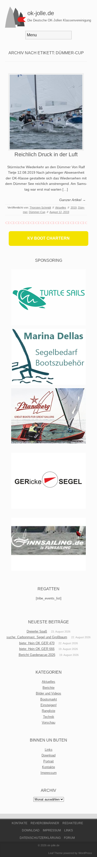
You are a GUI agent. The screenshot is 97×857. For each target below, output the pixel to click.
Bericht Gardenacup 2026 (37, 655)
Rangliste (48, 711)
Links (48, 749)
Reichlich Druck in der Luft (46, 154)
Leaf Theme (55, 853)
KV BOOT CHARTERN (48, 238)
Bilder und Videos (48, 693)
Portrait (48, 761)
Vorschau (48, 722)
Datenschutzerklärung (40, 838)
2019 (74, 207)
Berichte (48, 688)
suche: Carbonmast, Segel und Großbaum (36, 637)
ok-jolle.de (40, 13)
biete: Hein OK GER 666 (36, 649)
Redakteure (72, 823)
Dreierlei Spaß (37, 631)
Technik (48, 717)
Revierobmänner (45, 823)
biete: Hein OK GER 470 (36, 643)
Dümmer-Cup (37, 212)
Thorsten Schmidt (40, 207)
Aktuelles (60, 207)
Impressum (49, 773)
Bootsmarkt (48, 699)
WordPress (85, 853)
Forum (69, 838)
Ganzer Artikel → (72, 200)
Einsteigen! (49, 705)
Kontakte (48, 767)
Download (48, 755)
